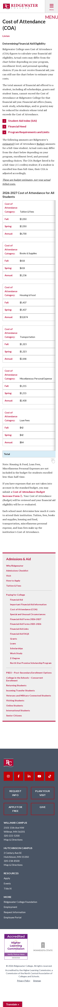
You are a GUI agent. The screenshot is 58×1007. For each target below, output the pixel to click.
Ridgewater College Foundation (20, 901)
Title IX (8, 888)
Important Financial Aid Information (28, 604)
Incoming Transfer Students (20, 690)
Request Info (15, 793)
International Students (18, 710)
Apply (7, 878)
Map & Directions (13, 839)
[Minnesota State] (43, 946)
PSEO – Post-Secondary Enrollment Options (29, 672)
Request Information (15, 912)
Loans (13, 643)
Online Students (14, 705)
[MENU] (51, 6)
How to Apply (13, 580)
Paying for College (15, 594)
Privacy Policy (23, 980)
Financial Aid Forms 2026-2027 (25, 619)
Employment (10, 906)
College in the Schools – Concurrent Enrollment (24, 679)
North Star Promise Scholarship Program (31, 663)
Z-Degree (15, 658)
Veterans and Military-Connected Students (28, 695)
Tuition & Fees (13, 585)
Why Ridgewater (14, 565)
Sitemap (37, 980)
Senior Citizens (14, 715)
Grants (13, 639)
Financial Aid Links (19, 629)
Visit (8, 575)
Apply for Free (15, 809)
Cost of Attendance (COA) (23, 609)
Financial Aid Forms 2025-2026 (25, 624)
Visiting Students (15, 700)
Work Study (16, 653)
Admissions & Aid (18, 559)
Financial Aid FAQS (19, 634)
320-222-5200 (11, 835)
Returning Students (16, 685)
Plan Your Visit (42, 793)
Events (7, 883)
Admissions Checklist (17, 570)
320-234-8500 (11, 860)
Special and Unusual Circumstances (27, 614)
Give (42, 807)
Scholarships (16, 648)
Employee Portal (12, 917)
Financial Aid (16, 599)
